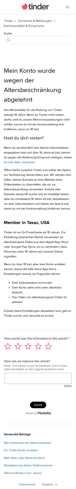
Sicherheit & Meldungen (35, 21)
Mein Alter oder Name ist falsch (24, 457)
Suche (8, 33)
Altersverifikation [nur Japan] (22, 473)
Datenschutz (27, 484)
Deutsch (48, 484)
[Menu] (67, 7)
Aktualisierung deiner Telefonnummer (28, 465)
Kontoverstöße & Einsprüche (24, 26)
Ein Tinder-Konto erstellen (21, 450)
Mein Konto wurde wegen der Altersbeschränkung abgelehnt (32, 85)
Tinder (8, 21)
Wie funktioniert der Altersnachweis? (27, 442)
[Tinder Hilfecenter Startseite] (35, 8)
